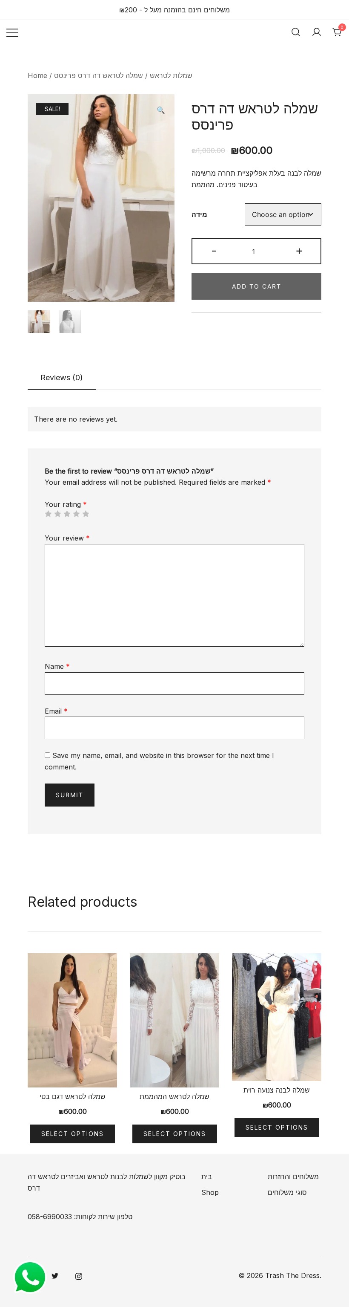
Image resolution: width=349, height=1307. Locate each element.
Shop (210, 1192)
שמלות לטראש (171, 75)
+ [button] (299, 250)
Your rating (66, 504)
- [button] (214, 250)
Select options (72, 1133)
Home (37, 75)
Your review (67, 538)
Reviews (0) (61, 377)
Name (57, 666)
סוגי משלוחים (287, 1192)
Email (56, 711)
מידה (199, 214)
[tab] (62, 378)
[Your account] (317, 32)
